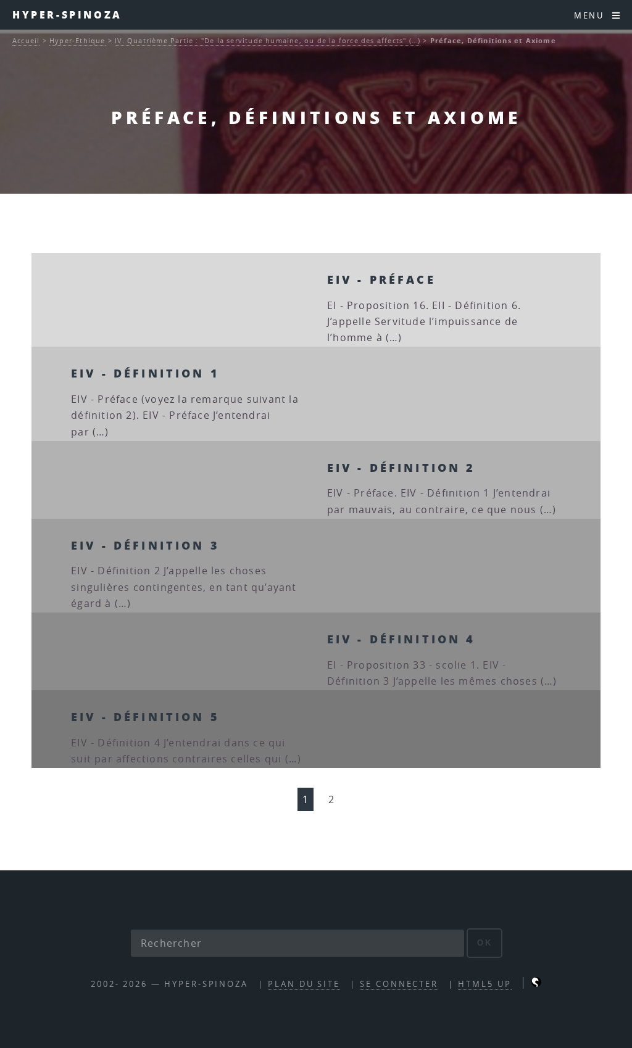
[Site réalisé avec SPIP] (536, 984)
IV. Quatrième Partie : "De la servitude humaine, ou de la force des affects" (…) (267, 40)
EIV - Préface (381, 279)
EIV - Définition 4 (401, 638)
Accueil (26, 40)
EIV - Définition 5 (145, 716)
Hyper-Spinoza (67, 14)
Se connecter (399, 984)
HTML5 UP (484, 984)
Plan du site (304, 984)
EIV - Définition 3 (145, 545)
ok (485, 942)
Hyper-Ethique (77, 40)
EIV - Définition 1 (145, 373)
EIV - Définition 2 (401, 467)
